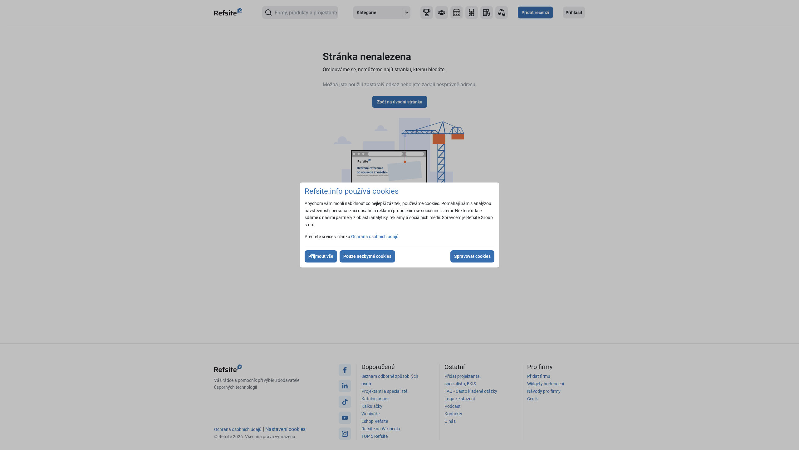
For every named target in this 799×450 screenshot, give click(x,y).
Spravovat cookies (472, 256)
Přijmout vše (320, 256)
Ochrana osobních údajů (375, 236)
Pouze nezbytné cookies (367, 256)
